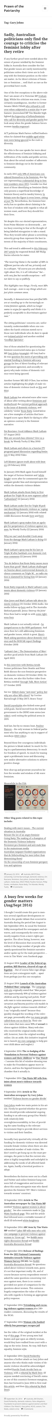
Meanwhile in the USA (15, 783)
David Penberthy (31, 1355)
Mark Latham (10, 397)
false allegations (38, 1401)
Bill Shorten (38, 1399)
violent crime (14, 1409)
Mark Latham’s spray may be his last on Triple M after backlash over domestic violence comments (25, 553)
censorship (8, 877)
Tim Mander (33, 884)
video (7, 715)
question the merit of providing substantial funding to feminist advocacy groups (26, 360)
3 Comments (28, 1409)
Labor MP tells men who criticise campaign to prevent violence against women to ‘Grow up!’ (25, 1234)
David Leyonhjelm (13, 705)
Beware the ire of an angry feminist (21, 834)
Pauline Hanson (36, 882)
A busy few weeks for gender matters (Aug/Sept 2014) (23, 901)
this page (14, 1335)
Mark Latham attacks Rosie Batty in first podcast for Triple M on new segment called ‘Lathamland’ (25, 495)
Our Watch (41, 1057)
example (24, 353)
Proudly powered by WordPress (16, 1415)
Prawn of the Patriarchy (14, 8)
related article (15, 336)
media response (20, 126)
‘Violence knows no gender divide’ (29, 1098)
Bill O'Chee (35, 874)
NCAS (33, 1406)
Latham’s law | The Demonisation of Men (25, 651)
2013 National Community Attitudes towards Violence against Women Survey (22, 1257)
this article (9, 1386)
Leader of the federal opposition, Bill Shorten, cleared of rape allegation (25, 966)
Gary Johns (13, 353)
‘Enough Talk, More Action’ (33, 681)
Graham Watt (34, 879)
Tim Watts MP (38, 1203)
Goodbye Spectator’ (14, 339)
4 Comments (18, 887)
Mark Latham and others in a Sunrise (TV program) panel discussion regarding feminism (26, 451)
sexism (38, 1406)
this (40, 387)
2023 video (20, 735)
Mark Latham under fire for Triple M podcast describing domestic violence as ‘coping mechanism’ (26, 509)
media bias (15, 882)
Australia (27, 874)
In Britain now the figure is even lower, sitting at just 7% (26, 197)
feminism (15, 879)
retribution (14, 884)
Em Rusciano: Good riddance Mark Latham (25, 431)
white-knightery (31, 1220)
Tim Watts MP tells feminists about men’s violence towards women (25, 1081)
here (32, 515)
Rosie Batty (26, 410)
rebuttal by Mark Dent (31, 1372)
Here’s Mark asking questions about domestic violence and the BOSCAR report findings (25, 637)
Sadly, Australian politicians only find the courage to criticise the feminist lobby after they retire (26, 43)
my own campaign (27, 1040)
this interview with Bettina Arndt (23, 664)
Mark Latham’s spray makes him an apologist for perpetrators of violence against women (26, 526)
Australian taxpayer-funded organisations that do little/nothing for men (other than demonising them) (25, 855)
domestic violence (37, 877)
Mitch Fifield (24, 882)
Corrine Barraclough (21, 877)
